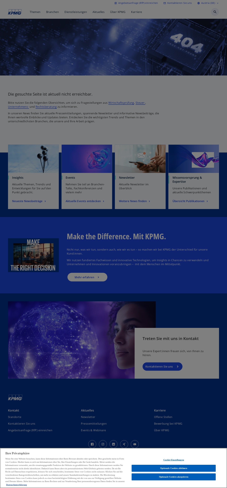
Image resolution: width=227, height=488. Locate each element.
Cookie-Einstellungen (173, 460)
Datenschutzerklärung (16, 484)
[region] (113, 468)
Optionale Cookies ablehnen (173, 468)
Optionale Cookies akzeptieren (173, 477)
